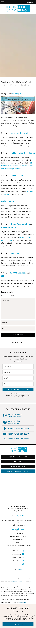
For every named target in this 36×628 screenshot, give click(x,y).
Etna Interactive (22, 602)
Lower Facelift (17, 175)
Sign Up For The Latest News (18, 389)
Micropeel (15, 253)
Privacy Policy (18, 534)
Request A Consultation (18, 471)
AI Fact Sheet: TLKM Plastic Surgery (18, 546)
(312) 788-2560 (20, 516)
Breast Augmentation (20, 224)
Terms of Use (18, 540)
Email (19, 462)
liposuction (23, 237)
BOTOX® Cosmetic (18, 273)
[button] (2, 2)
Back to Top (17, 342)
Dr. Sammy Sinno (17, 94)
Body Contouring (8, 227)
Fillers (4, 276)
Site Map (18, 543)
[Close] (34, 616)
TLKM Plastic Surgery (18, 428)
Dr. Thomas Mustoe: (16, 560)
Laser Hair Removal (19, 133)
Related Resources (18, 537)
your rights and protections (16, 581)
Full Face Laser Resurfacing (23, 153)
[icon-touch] (18, 569)
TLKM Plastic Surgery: (16, 550)
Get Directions (19, 466)
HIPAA (18, 531)
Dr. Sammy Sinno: (16, 564)
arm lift (9, 240)
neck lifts (29, 191)
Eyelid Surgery (7, 201)
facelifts (7, 194)
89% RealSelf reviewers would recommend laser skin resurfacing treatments (16, 166)
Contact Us (18, 624)
